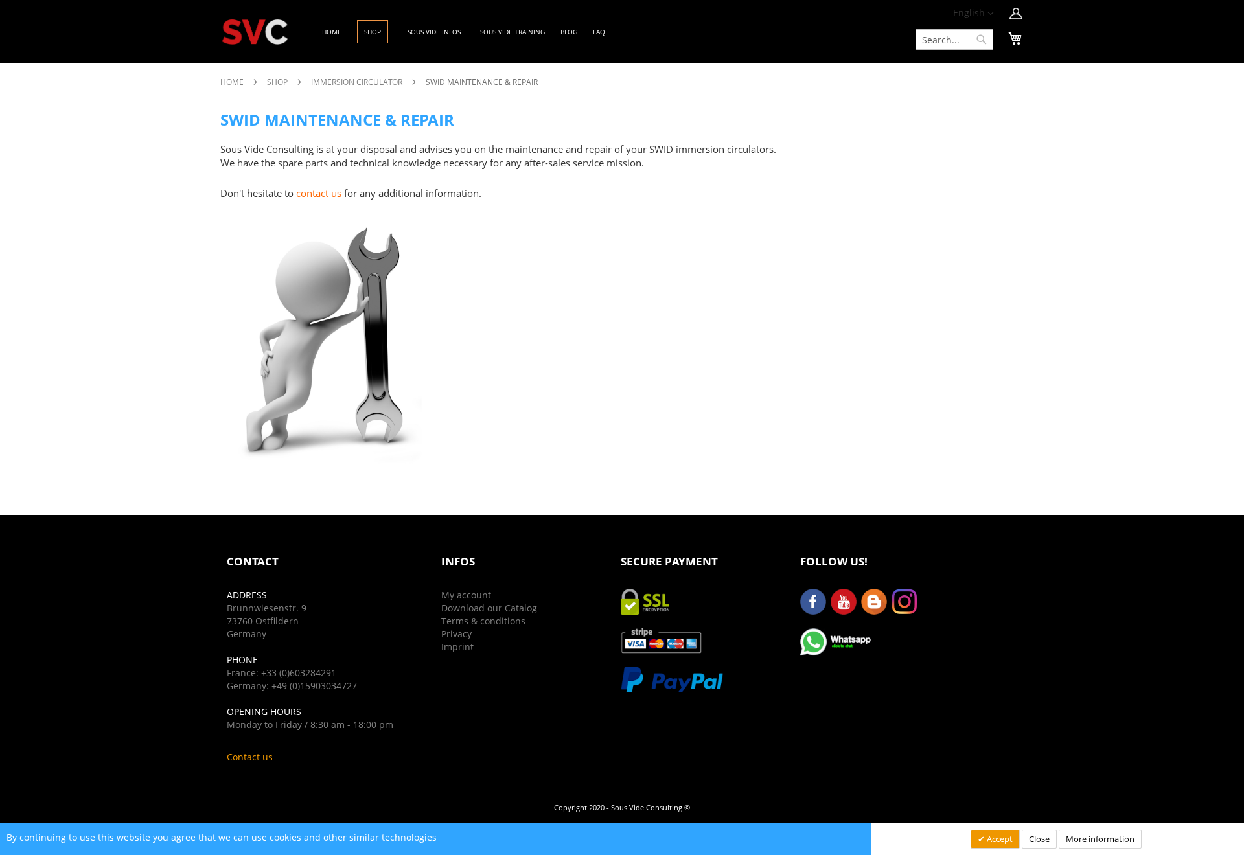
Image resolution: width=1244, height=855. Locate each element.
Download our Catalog (489, 608)
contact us (318, 193)
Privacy (456, 634)
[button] (973, 13)
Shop (278, 81)
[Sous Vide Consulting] (255, 32)
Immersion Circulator (357, 81)
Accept (999, 839)
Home (233, 81)
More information (1100, 839)
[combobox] (954, 39)
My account (466, 595)
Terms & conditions (483, 621)
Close (1039, 839)
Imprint (457, 647)
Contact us (250, 757)
